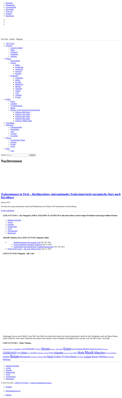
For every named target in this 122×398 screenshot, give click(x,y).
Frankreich (19, 67)
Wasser (95, 356)
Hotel (24, 352)
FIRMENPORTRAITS (96, 349)
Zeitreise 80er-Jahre (22, 116)
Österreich (19, 69)
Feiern (86, 349)
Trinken (57, 356)
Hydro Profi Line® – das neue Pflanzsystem (24, 249)
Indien (17, 80)
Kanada (18, 82)
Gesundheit (10, 123)
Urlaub (87, 356)
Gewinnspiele (11, 7)
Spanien (18, 74)
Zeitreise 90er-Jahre (22, 119)
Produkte (6, 357)
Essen (67, 348)
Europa (13, 63)
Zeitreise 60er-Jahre (22, 112)
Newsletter (10, 9)
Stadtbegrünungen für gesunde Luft (27, 242)
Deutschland (15, 61)
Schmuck (14, 52)
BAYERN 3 (31, 349)
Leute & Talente (16, 48)
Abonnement (12, 231)
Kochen (13, 142)
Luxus (71, 353)
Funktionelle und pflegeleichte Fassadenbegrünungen (34, 247)
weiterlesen (10, 210)
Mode (12, 50)
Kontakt (9, 14)
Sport (8, 149)
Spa (45, 356)
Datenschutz (12, 227)
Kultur (8, 99)
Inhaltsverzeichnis (14, 220)
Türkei (17, 91)
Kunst (12, 101)
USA (17, 93)
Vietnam (18, 95)
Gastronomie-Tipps (17, 140)
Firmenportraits (16, 127)
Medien (8, 395)
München (99, 352)
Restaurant (25, 356)
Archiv (10, 222)
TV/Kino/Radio (16, 106)
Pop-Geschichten (110, 353)
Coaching (14, 136)
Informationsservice (13, 391)
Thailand (18, 89)
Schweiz (18, 71)
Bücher (39, 349)
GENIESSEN (10, 352)
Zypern (18, 97)
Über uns (9, 11)
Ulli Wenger (80, 357)
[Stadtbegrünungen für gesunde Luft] (11, 247)
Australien (19, 78)
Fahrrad (79, 349)
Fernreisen (14, 76)
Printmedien (10, 5)
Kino (28, 353)
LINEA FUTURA (21, 383)
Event (12, 146)
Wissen (8, 138)
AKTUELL (10, 44)
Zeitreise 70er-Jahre (22, 114)
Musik (12, 108)
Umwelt (13, 134)
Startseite (9, 3)
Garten (13, 144)
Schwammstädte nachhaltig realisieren (28, 245)
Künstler (58, 352)
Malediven (19, 84)
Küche (51, 353)
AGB (10, 229)
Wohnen (13, 56)
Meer (75, 353)
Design (45, 348)
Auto (12, 131)
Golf (12, 151)
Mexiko (18, 86)
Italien (17, 65)
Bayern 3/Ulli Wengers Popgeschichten (25, 110)
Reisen (8, 59)
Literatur (13, 104)
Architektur (17, 349)
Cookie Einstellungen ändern (41, 383)
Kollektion (40, 353)
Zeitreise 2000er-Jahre (23, 121)
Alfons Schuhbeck (8, 349)
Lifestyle (9, 46)
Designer (53, 349)
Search (3, 155)
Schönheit (14, 54)
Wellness (103, 356)
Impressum (10, 16)
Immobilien (14, 129)
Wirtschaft (9, 125)
